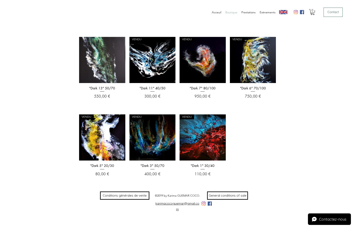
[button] (312, 12)
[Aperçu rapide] (102, 60)
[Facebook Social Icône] (302, 12)
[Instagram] (296, 12)
